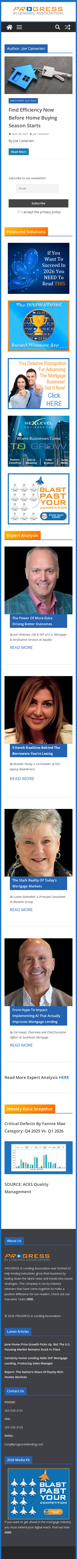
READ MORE (21, 647)
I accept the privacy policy (41, 212)
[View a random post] (67, 27)
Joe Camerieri (41, 134)
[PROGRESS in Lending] (9, 27)
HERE (64, 1077)
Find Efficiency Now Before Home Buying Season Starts (33, 117)
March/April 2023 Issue (23, 100)
